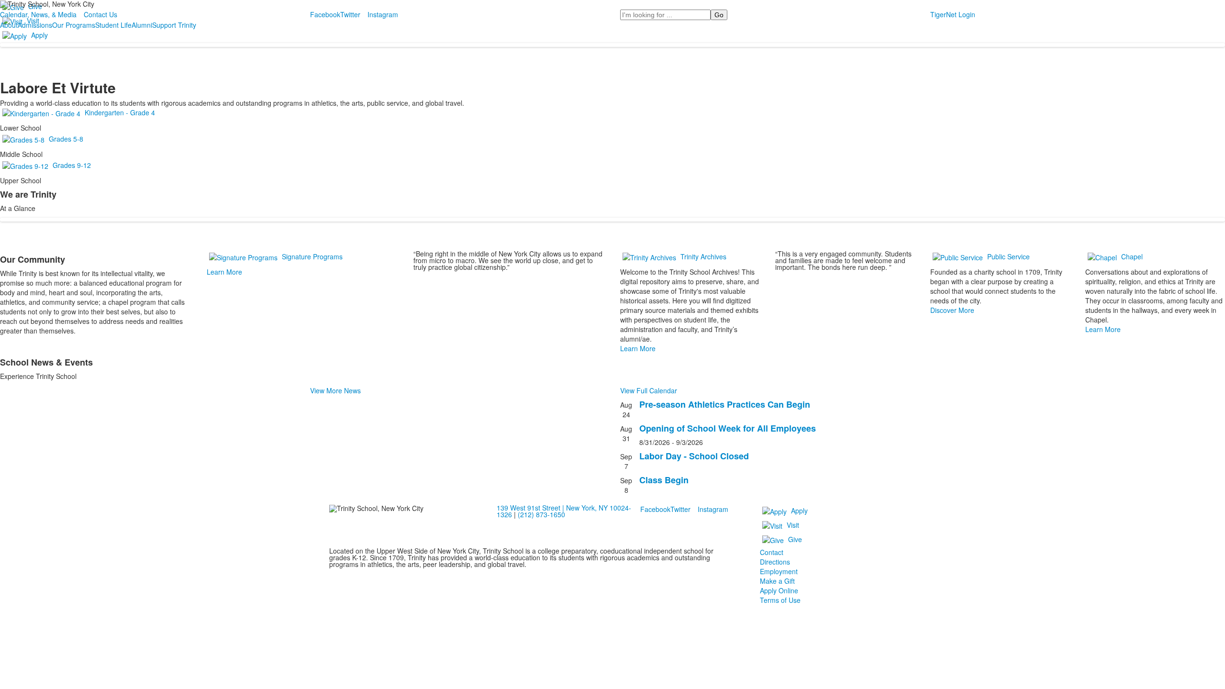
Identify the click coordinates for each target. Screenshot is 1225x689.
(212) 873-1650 (541, 514)
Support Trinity (174, 25)
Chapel (1132, 256)
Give (795, 539)
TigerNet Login (952, 14)
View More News (335, 390)
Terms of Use (780, 600)
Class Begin (664, 480)
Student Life (113, 25)
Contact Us (100, 14)
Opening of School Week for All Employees (727, 428)
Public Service (1008, 256)
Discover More (952, 310)
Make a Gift (777, 581)
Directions (775, 562)
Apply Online (779, 590)
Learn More (224, 272)
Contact (771, 552)
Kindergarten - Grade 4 (120, 112)
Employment (779, 571)
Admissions (35, 25)
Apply (39, 35)
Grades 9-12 (72, 165)
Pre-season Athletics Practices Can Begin (724, 404)
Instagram (383, 14)
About (9, 25)
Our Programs (73, 25)
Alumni (142, 25)
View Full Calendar (648, 390)
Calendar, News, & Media (38, 14)
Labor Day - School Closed (694, 456)
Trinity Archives (703, 256)
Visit (793, 525)
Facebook (325, 14)
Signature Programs (312, 256)
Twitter (350, 14)
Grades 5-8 (66, 139)
